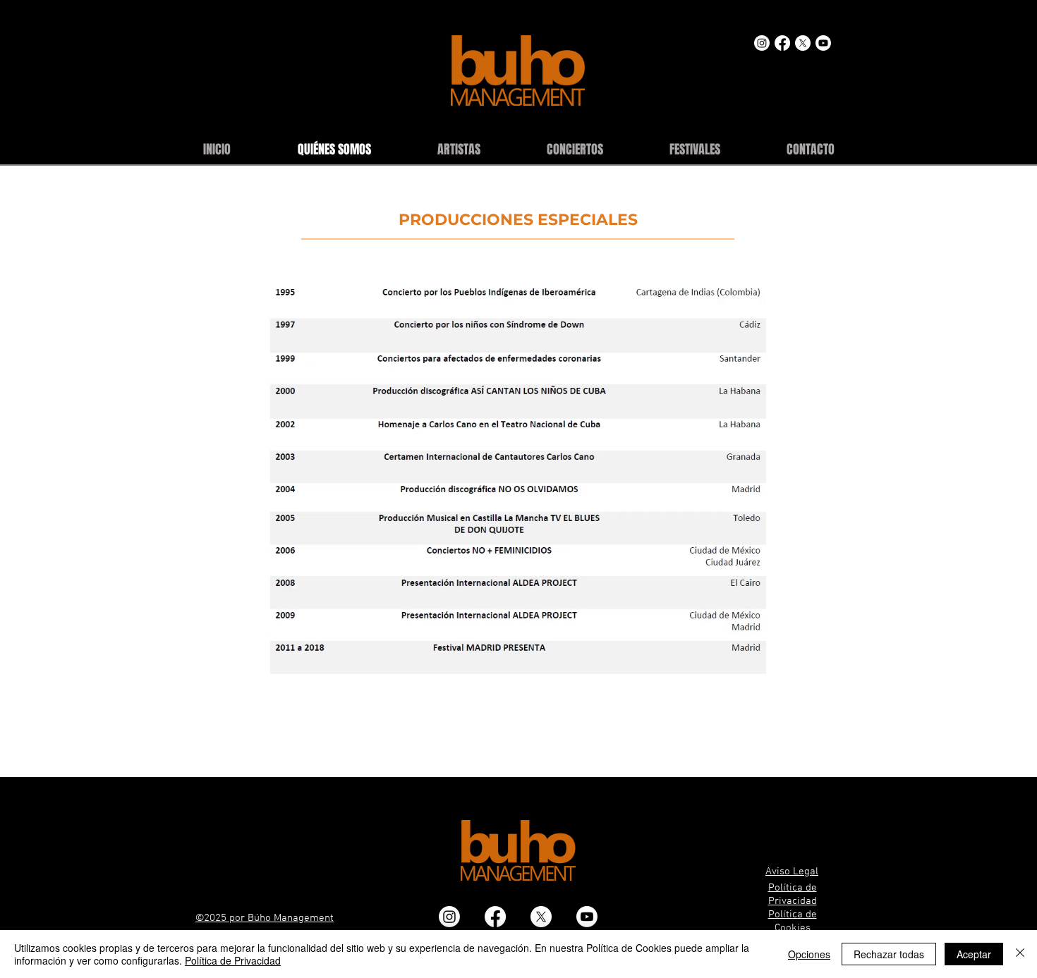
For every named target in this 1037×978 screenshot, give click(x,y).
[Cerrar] (1020, 954)
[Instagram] (762, 43)
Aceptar (974, 954)
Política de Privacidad (233, 960)
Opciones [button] (809, 954)
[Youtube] (823, 43)
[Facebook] (782, 43)
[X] (803, 43)
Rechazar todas (889, 954)
